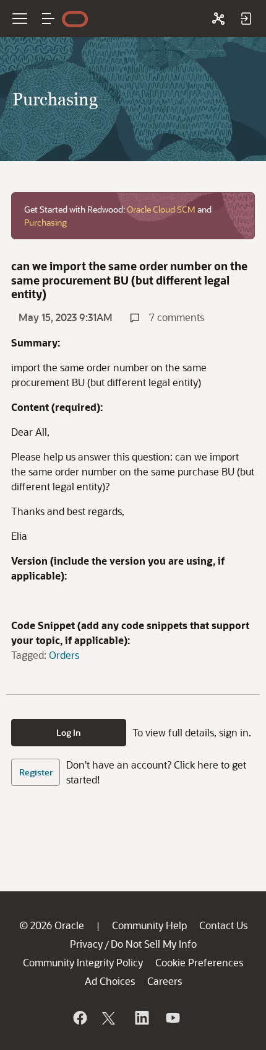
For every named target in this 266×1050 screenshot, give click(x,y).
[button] (48, 18)
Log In (68, 732)
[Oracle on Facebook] (79, 1017)
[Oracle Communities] (218, 18)
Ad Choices (110, 980)
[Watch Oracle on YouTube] (172, 1017)
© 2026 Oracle (51, 925)
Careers (164, 980)
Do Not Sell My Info (154, 943)
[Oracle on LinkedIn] (141, 1017)
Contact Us (223, 925)
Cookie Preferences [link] (199, 962)
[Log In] (245, 18)
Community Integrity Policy (83, 962)
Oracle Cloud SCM (161, 209)
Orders (64, 654)
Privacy (86, 943)
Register (36, 772)
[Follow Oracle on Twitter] (110, 1017)
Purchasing (45, 222)
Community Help (149, 925)
